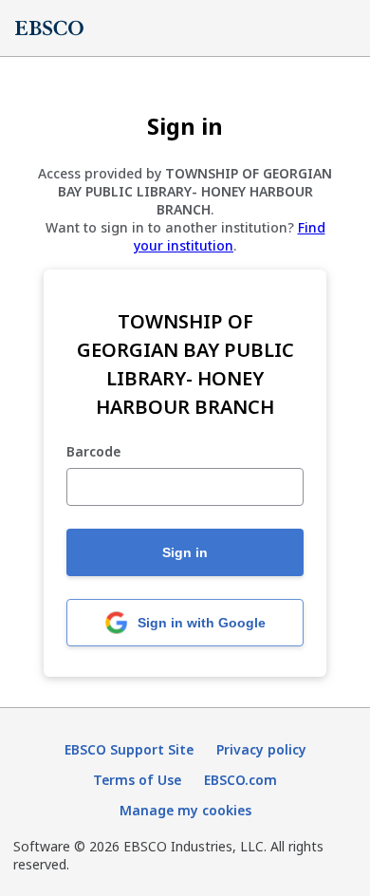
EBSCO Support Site (129, 749)
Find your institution (229, 236)
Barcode (93, 452)
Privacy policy (261, 749)
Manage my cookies (185, 810)
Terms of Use (137, 780)
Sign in (185, 552)
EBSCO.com (240, 780)
